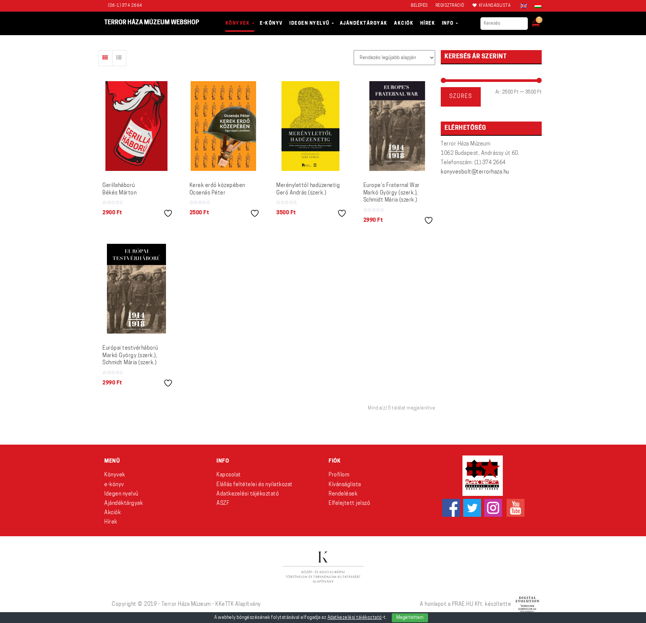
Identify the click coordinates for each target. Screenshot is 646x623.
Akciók (112, 513)
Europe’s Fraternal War (391, 193)
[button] (541, 21)
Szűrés (460, 96)
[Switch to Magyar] (536, 6)
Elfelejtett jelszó (349, 503)
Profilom (339, 475)
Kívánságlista (345, 485)
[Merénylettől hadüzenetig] (310, 126)
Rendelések (343, 494)
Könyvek (114, 475)
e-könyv (114, 485)
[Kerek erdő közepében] (223, 126)
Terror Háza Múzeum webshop (151, 23)
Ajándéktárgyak (123, 503)
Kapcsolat (228, 475)
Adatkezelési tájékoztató (247, 494)
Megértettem (410, 618)
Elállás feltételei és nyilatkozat (254, 485)
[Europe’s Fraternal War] (397, 126)
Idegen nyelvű (121, 494)
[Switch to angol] (524, 6)
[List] (119, 58)
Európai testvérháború (130, 356)
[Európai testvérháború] (136, 289)
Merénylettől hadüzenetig (308, 189)
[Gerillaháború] (136, 126)
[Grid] (105, 58)
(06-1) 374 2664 (125, 6)
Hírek (110, 522)
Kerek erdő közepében (217, 189)
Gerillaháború (119, 189)
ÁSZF (222, 503)
